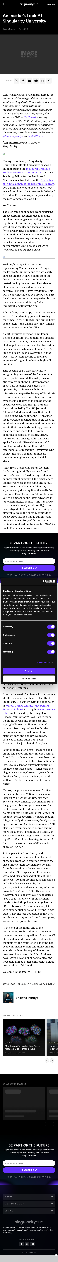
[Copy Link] (49, 81)
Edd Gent (52, 1053)
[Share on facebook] (23, 81)
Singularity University (44, 984)
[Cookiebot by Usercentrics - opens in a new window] (43, 581)
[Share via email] (42, 81)
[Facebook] (21, 1244)
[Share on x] (16, 81)
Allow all (29, 671)
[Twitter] (27, 1244)
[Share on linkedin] (29, 81)
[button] (29, 1196)
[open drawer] (5, 4)
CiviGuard (30, 117)
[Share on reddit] (36, 81)
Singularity (24, 984)
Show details (43, 663)
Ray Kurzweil (9, 984)
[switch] (51, 635)
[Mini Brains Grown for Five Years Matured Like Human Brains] (24, 1037)
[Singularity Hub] (29, 4)
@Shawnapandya (13, 136)
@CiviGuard (36, 136)
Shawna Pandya (9, 29)
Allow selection (29, 679)
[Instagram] (32, 1244)
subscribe (51, 4)
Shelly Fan (8, 1053)
